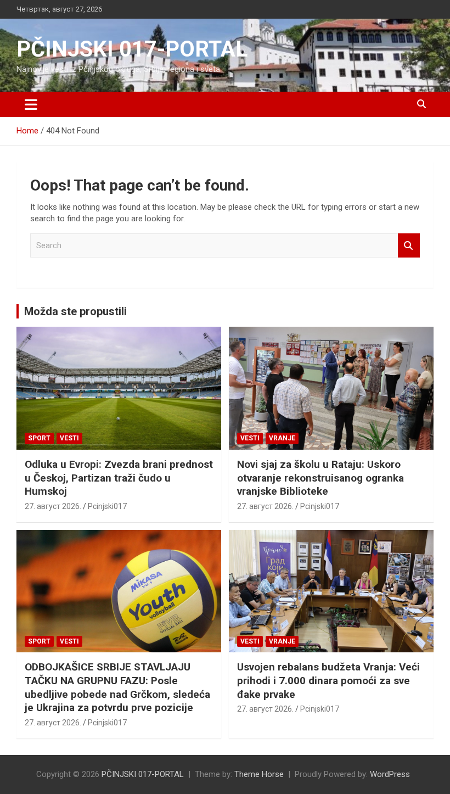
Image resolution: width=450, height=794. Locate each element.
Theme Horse (259, 774)
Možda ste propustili (75, 311)
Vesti (69, 438)
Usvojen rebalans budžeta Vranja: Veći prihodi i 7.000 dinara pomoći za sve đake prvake (328, 680)
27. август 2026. (53, 506)
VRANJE (282, 438)
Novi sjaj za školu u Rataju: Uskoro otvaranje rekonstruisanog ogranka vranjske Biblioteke (320, 477)
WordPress (390, 774)
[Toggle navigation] (31, 104)
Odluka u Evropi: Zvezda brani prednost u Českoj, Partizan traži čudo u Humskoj (119, 477)
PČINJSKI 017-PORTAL (132, 49)
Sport (39, 438)
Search (409, 245)
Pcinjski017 (107, 506)
